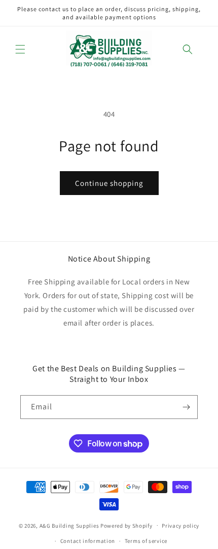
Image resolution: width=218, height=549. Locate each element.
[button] (20, 49)
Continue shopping (109, 183)
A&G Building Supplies (69, 525)
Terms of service (146, 540)
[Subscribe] (186, 407)
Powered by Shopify (126, 525)
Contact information (87, 540)
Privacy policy (180, 525)
